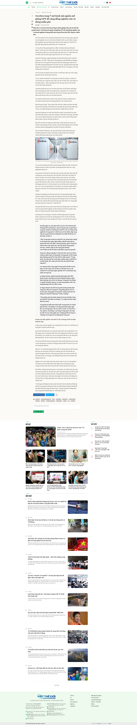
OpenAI (43, 401)
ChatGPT (73, 401)
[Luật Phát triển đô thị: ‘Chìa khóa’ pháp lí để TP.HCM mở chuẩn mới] (78, 599)
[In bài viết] (32, 30)
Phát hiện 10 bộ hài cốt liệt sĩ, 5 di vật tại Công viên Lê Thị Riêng (46, 521)
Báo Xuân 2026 (105, 7)
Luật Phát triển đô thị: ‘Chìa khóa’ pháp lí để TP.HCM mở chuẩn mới (46, 595)
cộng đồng (58, 399)
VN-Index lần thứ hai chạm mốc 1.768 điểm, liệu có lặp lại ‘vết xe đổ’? (56, 465)
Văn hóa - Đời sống (78, 7)
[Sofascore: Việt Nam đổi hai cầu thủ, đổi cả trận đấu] (78, 674)
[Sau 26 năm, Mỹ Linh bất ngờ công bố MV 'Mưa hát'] (78, 618)
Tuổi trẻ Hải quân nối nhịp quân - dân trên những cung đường (46, 558)
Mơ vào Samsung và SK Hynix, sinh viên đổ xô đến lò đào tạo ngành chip (34, 465)
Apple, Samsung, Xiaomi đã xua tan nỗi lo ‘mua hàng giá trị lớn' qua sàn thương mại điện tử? (35, 487)
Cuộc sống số (68, 7)
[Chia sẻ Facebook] (32, 24)
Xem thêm (56, 685)
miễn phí (37, 401)
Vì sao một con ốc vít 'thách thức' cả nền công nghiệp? (76, 464)
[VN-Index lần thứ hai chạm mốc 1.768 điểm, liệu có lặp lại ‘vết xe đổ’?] (56, 456)
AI (48, 7)
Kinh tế (61, 7)
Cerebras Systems (51, 401)
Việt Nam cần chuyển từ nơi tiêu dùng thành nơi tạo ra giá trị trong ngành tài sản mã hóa (46, 539)
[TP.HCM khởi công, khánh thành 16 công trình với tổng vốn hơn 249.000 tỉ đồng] (78, 637)
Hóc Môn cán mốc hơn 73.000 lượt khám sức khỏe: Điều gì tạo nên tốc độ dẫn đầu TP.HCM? (77, 487)
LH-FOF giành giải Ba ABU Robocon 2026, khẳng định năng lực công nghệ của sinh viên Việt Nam (56, 488)
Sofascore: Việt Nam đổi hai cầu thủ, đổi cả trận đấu (46, 668)
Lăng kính (97, 7)
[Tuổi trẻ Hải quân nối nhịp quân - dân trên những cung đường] (78, 562)
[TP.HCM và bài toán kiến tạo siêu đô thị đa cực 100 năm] (78, 655)
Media (92, 7)
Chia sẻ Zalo (50, 394)
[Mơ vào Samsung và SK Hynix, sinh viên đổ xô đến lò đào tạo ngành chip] (35, 456)
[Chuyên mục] (27, 2)
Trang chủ (37, 12)
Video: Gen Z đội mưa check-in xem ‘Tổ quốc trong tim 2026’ (70, 428)
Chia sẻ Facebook (39, 394)
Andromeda (59, 401)
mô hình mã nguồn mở (45, 399)
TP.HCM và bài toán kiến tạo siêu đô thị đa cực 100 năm (45, 650)
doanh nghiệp (72, 399)
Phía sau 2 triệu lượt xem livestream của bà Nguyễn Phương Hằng (102, 435)
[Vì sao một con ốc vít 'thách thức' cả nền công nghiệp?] (78, 456)
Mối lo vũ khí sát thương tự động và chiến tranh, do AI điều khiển (102, 456)
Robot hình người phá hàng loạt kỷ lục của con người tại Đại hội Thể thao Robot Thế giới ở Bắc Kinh (47, 502)
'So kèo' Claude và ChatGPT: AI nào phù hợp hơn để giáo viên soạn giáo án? (46, 576)
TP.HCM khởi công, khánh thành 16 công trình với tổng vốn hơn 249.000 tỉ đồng (46, 632)
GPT (53, 399)
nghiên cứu (65, 399)
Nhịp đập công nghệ (42, 7)
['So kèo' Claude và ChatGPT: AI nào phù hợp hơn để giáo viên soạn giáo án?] (78, 581)
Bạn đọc (87, 7)
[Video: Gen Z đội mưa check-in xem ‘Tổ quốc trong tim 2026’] (41, 437)
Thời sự (33, 7)
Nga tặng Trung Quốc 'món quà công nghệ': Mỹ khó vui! (102, 449)
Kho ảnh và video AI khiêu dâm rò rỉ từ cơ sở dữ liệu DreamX (102, 442)
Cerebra (37, 399)
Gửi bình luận (39, 411)
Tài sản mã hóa (54, 7)
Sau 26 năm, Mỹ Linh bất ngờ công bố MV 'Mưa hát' (46, 612)
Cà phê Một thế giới (96, 699)
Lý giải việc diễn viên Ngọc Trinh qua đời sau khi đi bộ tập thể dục (102, 428)
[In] (56, 394)
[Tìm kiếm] (30, 2)
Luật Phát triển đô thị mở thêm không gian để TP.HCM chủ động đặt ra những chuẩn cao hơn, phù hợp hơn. (47, 599)
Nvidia (65, 401)
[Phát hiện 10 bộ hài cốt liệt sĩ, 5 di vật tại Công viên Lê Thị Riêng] (78, 525)
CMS (99, 723)
